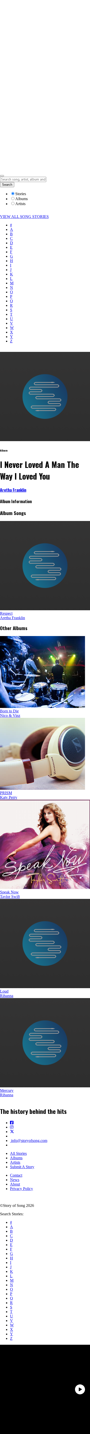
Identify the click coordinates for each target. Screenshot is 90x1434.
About (15, 1184)
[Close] (2, 176)
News (14, 1180)
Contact (16, 1175)
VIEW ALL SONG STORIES (24, 216)
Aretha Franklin (13, 490)
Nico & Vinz (10, 715)
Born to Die (9, 711)
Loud (4, 991)
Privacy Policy (21, 1189)
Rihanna (6, 996)
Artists (15, 1162)
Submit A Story (22, 1167)
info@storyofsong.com (28, 1140)
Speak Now (9, 892)
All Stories (18, 1153)
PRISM (6, 793)
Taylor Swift (10, 896)
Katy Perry (8, 797)
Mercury (7, 1090)
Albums (16, 1158)
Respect (6, 613)
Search (7, 184)
